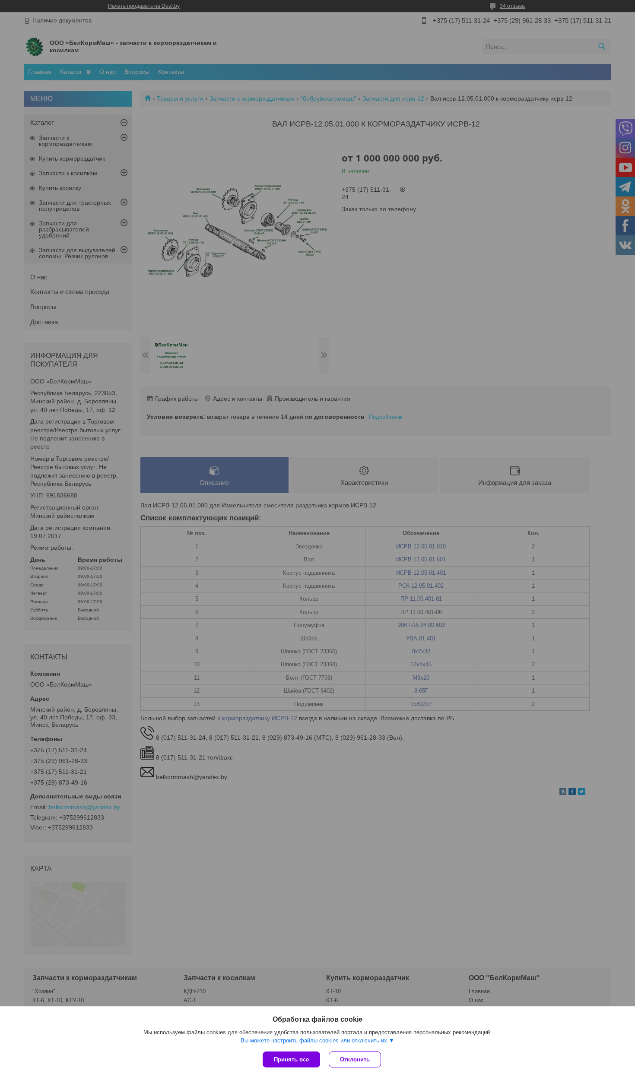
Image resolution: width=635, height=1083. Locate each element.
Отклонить (355, 1059)
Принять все (291, 1059)
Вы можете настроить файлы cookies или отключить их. (315, 1040)
